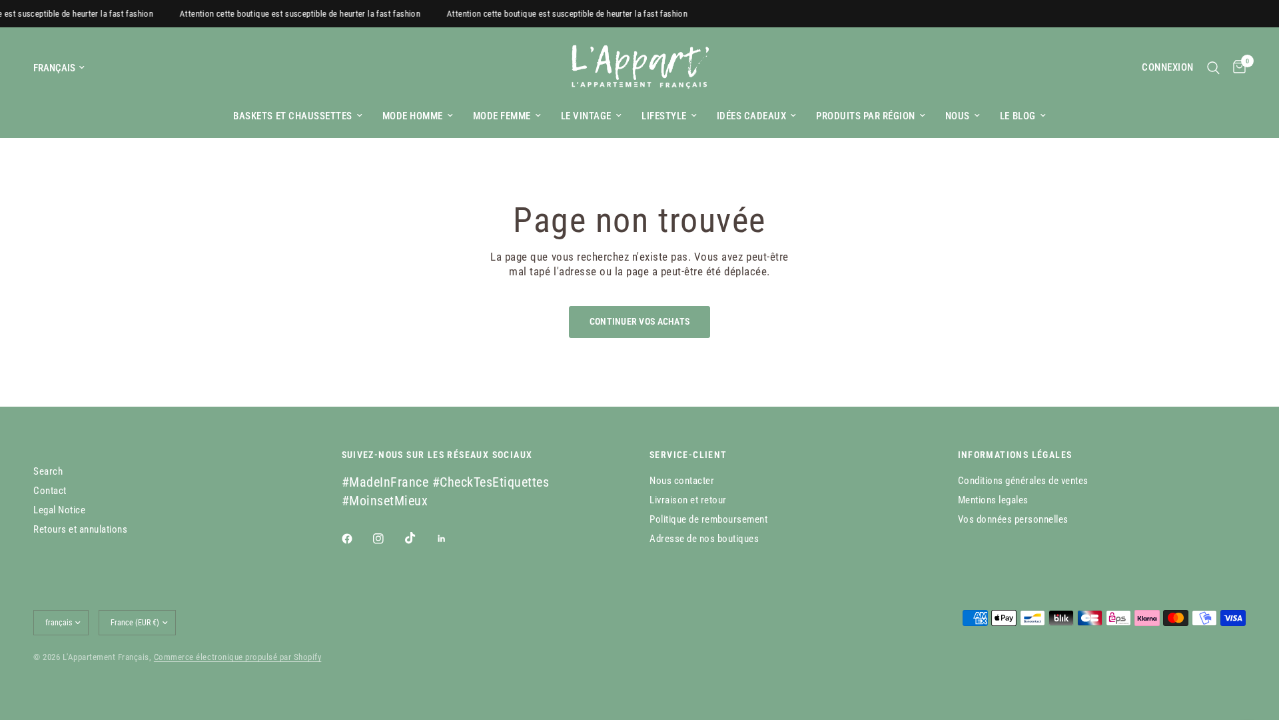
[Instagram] (387, 538)
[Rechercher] (1213, 67)
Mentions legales (993, 500)
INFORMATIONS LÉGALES (1015, 454)
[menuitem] (297, 116)
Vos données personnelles (1013, 519)
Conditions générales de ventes (1023, 481)
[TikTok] (419, 538)
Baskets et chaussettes (292, 116)
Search (48, 471)
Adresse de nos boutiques (704, 539)
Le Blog (1018, 116)
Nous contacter (681, 481)
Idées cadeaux (752, 116)
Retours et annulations (80, 529)
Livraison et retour (688, 500)
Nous (957, 116)
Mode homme (412, 116)
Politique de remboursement (708, 519)
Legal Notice (59, 510)
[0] (1236, 67)
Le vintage (586, 116)
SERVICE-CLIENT (688, 454)
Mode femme (502, 116)
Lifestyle (664, 116)
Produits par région (865, 116)
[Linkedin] (451, 538)
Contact (50, 491)
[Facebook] (356, 538)
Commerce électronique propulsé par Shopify (237, 657)
